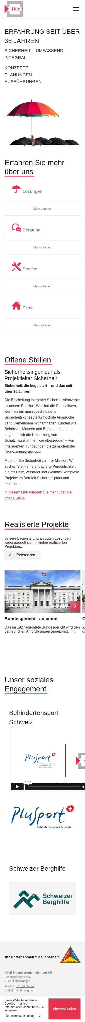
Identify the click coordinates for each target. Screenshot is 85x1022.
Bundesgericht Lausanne (31, 618)
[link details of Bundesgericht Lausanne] (42, 591)
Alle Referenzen (22, 555)
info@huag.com (25, 990)
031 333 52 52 (25, 986)
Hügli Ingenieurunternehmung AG (28, 972)
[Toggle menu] (75, 9)
